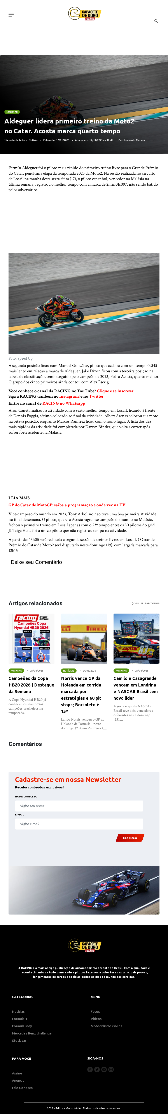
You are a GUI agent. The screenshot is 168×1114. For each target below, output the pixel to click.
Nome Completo (26, 796)
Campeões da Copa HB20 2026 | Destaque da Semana (31, 685)
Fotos (95, 1011)
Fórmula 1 (19, 1019)
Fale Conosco (22, 1088)
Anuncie (18, 1080)
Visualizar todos (146, 603)
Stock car (19, 1040)
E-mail (19, 814)
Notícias (12, 111)
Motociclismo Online (106, 1026)
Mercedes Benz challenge (32, 1033)
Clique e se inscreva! (115, 391)
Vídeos (96, 1019)
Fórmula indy (22, 1026)
